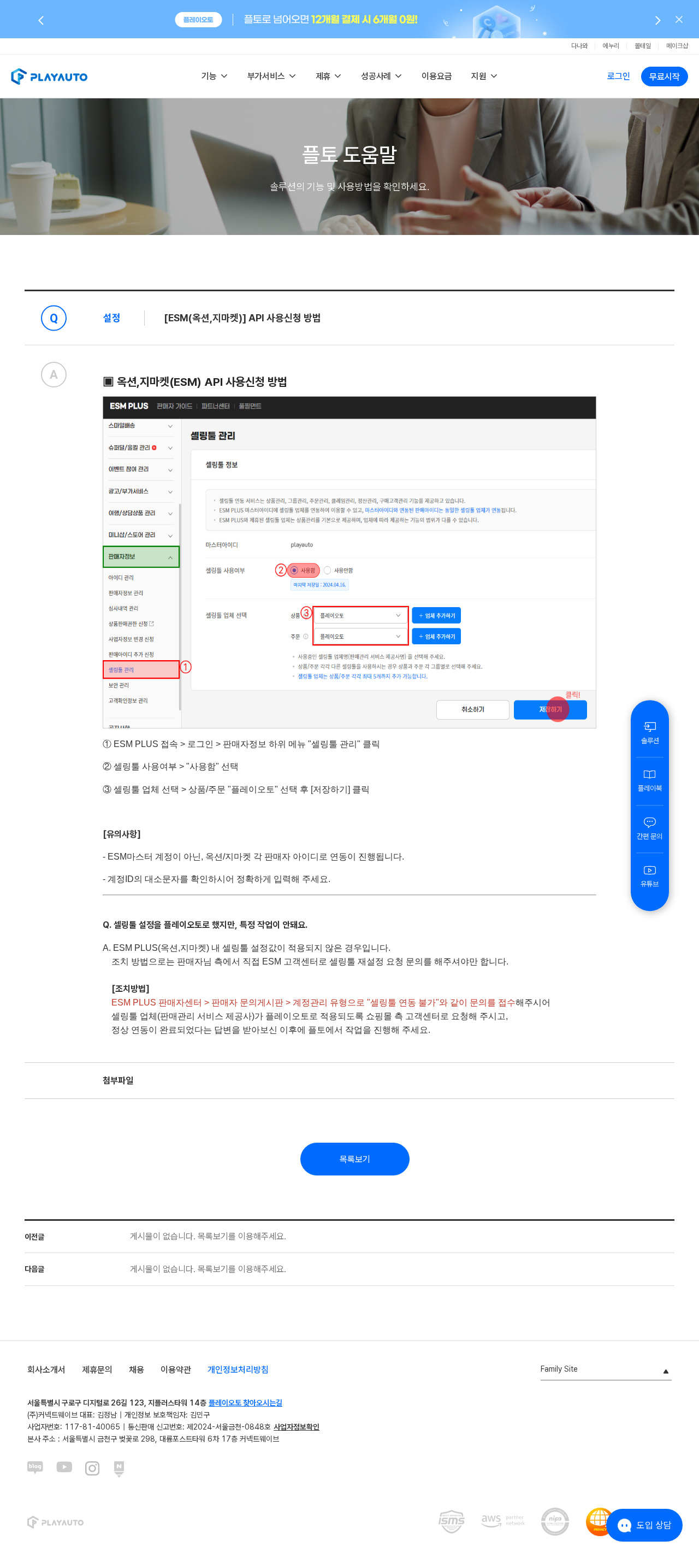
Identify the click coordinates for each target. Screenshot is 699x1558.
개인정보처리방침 (238, 1370)
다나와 (579, 46)
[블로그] (35, 1469)
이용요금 (437, 76)
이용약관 (176, 1370)
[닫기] (679, 19)
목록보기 (355, 1159)
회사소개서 (46, 1370)
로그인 (618, 76)
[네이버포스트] (122, 1469)
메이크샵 (677, 46)
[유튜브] (64, 1469)
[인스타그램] (93, 1469)
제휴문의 (97, 1370)
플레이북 (650, 788)
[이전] (41, 19)
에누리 (611, 46)
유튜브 (650, 884)
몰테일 (643, 46)
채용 (136, 1370)
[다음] (658, 19)
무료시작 (664, 77)
